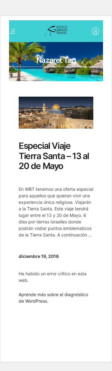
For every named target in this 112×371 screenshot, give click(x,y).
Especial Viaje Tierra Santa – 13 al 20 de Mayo (54, 155)
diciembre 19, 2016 (39, 256)
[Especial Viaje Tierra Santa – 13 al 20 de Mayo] (56, 113)
